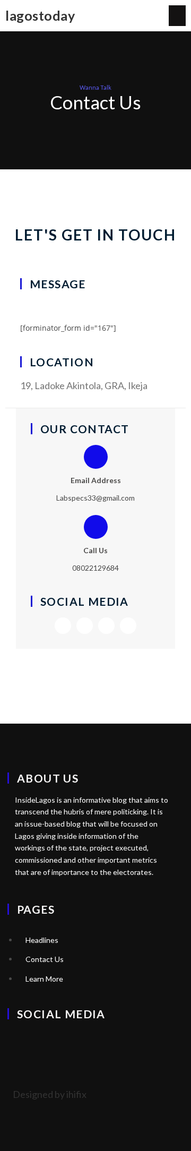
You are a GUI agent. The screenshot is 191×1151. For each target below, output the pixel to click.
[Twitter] (63, 625)
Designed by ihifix (49, 1094)
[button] (177, 15)
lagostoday (40, 15)
